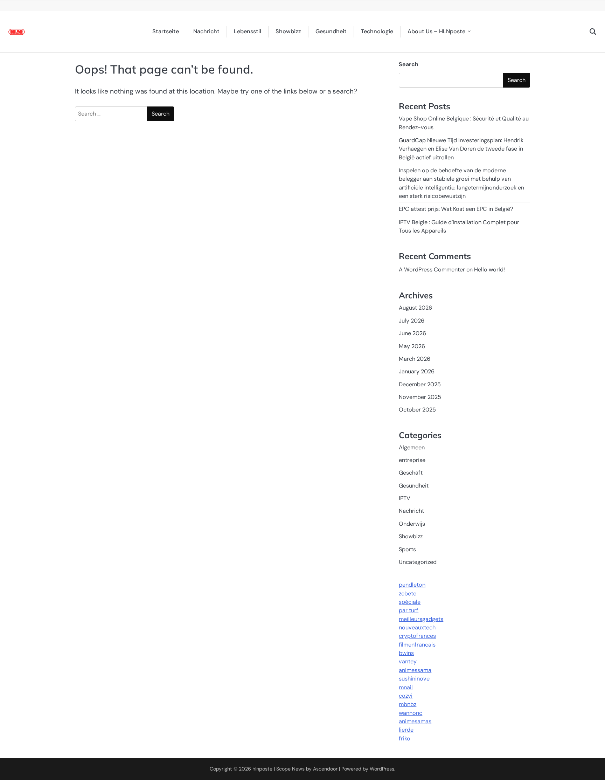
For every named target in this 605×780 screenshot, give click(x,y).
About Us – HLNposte (436, 31)
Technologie (377, 31)
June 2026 (412, 333)
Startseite (165, 31)
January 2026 (416, 371)
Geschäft (411, 472)
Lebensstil (247, 31)
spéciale (409, 602)
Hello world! (489, 269)
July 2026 (411, 320)
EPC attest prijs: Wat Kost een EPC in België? (456, 209)
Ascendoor (325, 769)
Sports (407, 549)
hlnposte (262, 769)
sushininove (414, 678)
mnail (406, 687)
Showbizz (288, 31)
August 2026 (415, 307)
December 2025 (420, 384)
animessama (415, 670)
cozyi (405, 695)
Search (408, 64)
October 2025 (417, 409)
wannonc (410, 713)
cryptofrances (417, 636)
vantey (408, 661)
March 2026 (414, 359)
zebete (407, 593)
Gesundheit (331, 31)
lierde (406, 729)
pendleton (412, 584)
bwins (406, 653)
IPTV (404, 498)
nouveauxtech (417, 627)
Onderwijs (412, 523)
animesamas (415, 721)
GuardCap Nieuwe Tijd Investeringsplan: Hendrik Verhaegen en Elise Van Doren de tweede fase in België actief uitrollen (461, 149)
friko (404, 738)
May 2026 (412, 346)
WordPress (382, 769)
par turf (408, 610)
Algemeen (412, 447)
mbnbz (407, 704)
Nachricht (206, 31)
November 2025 (420, 397)
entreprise (412, 460)
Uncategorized (418, 562)
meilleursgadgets (421, 619)
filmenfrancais (417, 644)
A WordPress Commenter (432, 269)
